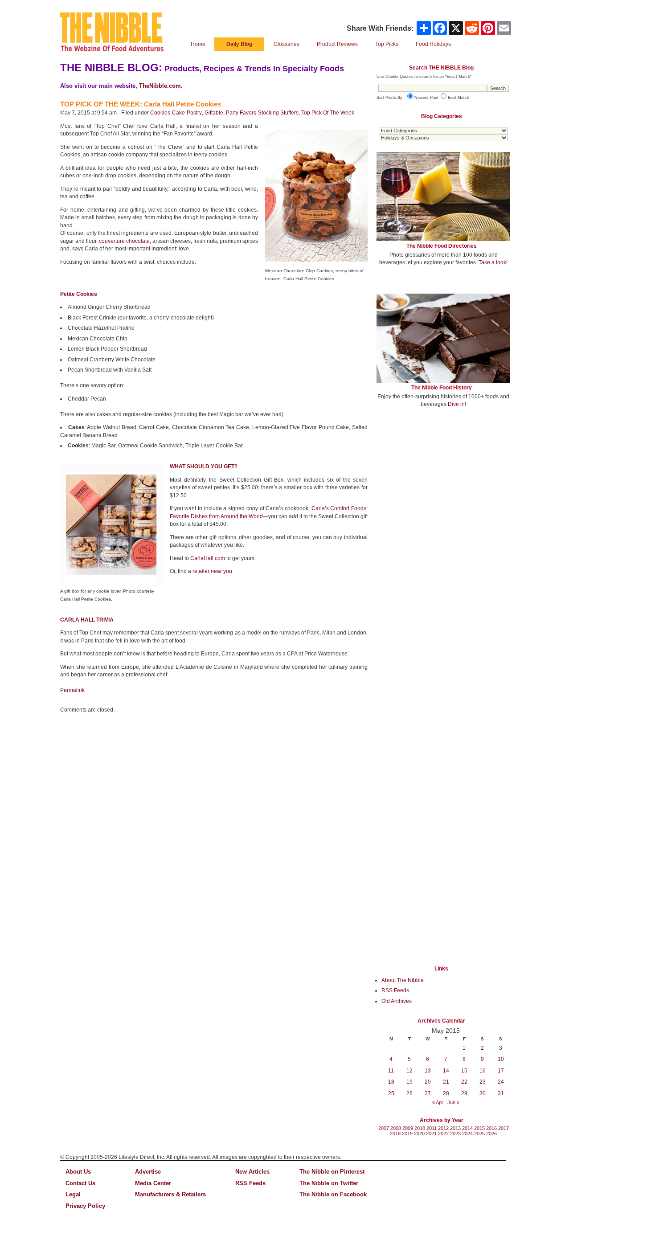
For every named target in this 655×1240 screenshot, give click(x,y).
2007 (383, 1128)
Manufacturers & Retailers (170, 1194)
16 (482, 1071)
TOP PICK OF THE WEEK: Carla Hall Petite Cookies (140, 104)
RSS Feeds (395, 990)
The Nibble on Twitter (328, 1183)
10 (501, 1059)
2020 (419, 1133)
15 (464, 1071)
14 (446, 1071)
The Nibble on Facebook (333, 1194)
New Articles (252, 1171)
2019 (407, 1133)
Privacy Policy (85, 1206)
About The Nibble (402, 980)
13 (428, 1071)
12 (409, 1071)
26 (409, 1093)
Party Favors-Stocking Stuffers (262, 113)
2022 (443, 1133)
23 (482, 1082)
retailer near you (212, 571)
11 (391, 1071)
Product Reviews (337, 44)
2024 (467, 1133)
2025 (479, 1133)
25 (391, 1093)
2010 (419, 1128)
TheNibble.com (160, 85)
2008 (395, 1128)
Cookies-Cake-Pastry (176, 113)
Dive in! (457, 404)
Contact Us (80, 1183)
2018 (395, 1133)
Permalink (72, 690)
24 (501, 1082)
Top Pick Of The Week (327, 113)
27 (428, 1093)
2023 (455, 1133)
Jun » (453, 1102)
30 (482, 1093)
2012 (443, 1128)
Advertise (148, 1171)
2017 (503, 1128)
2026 (491, 1133)
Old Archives (396, 1001)
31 (501, 1093)
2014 (467, 1128)
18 (391, 1082)
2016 (491, 1128)
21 (446, 1082)
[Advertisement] (443, 480)
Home (198, 44)
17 (501, 1071)
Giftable (214, 113)
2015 (479, 1128)
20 (428, 1082)
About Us (78, 1171)
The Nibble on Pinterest (331, 1171)
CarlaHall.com (207, 558)
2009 (407, 1128)
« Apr (437, 1102)
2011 (431, 1128)
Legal (73, 1194)
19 (409, 1082)
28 (446, 1093)
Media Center (153, 1183)
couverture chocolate (124, 241)
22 (464, 1082)
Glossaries (286, 44)
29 (464, 1093)
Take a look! (493, 262)
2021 (431, 1133)
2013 (455, 1128)
